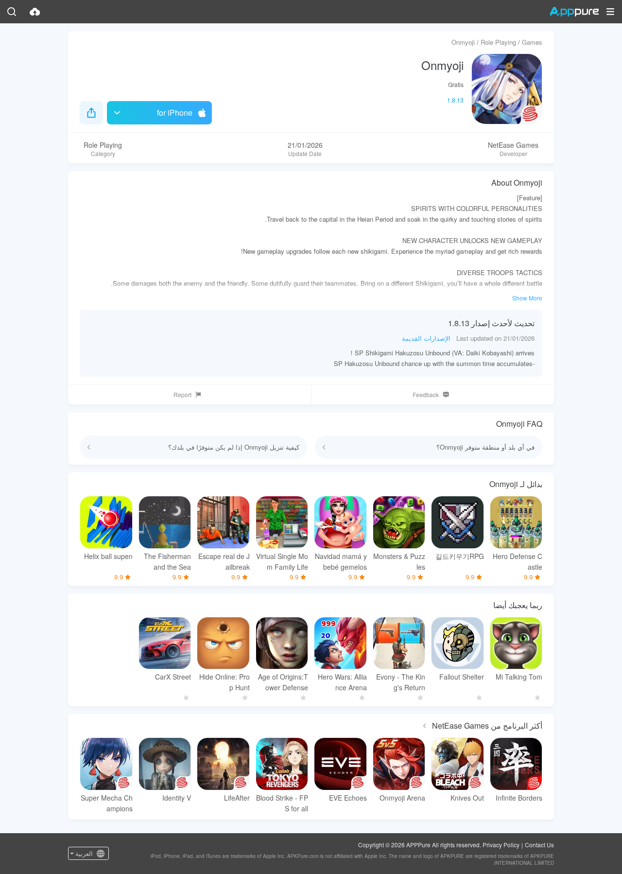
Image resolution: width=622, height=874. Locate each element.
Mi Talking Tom (519, 677)
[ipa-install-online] (35, 11)
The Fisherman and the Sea (167, 561)
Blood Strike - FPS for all (282, 803)
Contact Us (539, 844)
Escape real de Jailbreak (224, 561)
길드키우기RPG (459, 556)
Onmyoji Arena (402, 798)
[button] (610, 11)
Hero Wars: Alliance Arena (342, 682)
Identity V (176, 798)
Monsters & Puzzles (399, 561)
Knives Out (467, 798)
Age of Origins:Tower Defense (283, 682)
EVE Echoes (348, 798)
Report (182, 394)
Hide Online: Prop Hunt (224, 682)
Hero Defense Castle (517, 561)
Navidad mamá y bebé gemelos (341, 561)
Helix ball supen (108, 556)
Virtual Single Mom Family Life (282, 561)
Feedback (426, 394)
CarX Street (173, 677)
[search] (11, 11)
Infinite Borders (519, 798)
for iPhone (174, 112)
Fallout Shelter (461, 677)
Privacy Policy (501, 844)
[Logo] (574, 12)
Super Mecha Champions (107, 803)
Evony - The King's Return (400, 682)
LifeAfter (237, 798)
